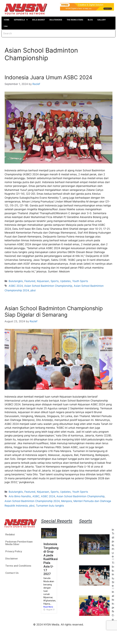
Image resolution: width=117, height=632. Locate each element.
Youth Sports (80, 281)
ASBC (35, 496)
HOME (6, 20)
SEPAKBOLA (19, 20)
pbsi (33, 290)
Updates (65, 281)
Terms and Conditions (18, 565)
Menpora (66, 501)
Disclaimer (11, 558)
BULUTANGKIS (56, 20)
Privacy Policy (13, 551)
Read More (48, 607)
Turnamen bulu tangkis (50, 505)
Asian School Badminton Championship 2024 (32, 501)
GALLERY (101, 20)
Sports (55, 281)
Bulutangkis (16, 281)
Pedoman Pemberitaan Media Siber (19, 543)
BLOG (90, 20)
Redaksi (10, 534)
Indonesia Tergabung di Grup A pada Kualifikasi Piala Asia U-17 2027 (50, 559)
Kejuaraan (43, 281)
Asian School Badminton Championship (48, 285)
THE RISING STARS (75, 20)
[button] (21, 20)
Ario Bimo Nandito (20, 496)
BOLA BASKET (38, 20)
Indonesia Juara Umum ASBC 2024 (48, 77)
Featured (29, 281)
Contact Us (12, 572)
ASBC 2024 (16, 285)
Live (5, 26)
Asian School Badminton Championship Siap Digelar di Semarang (54, 311)
